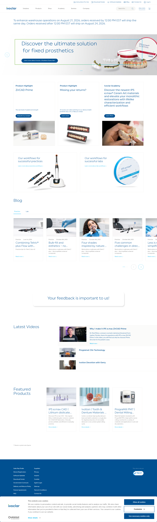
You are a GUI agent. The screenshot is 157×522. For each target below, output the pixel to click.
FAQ (14, 493)
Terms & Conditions (40, 490)
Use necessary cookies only (139, 516)
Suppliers (37, 468)
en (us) (142, 8)
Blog (127, 2)
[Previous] (7, 55)
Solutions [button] (26, 8)
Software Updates (115, 2)
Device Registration (19, 472)
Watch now (93, 343)
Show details (33, 518)
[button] (39, 61)
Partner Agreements (19, 490)
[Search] (133, 9)
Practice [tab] (17, 211)
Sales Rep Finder (18, 468)
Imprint (36, 475)
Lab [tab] (27, 211)
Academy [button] (61, 8)
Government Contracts (20, 483)
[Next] (150, 55)
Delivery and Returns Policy (22, 486)
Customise (138, 509)
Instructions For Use (82, 2)
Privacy (36, 472)
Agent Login (38, 483)
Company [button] (86, 8)
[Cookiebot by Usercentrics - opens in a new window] (13, 517)
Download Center (99, 2)
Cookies (36, 479)
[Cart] (149, 9)
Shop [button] (49, 8)
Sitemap (36, 486)
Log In (148, 2)
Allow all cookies (139, 502)
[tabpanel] (78, 241)
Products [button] (38, 8)
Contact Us (137, 2)
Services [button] (73, 8)
